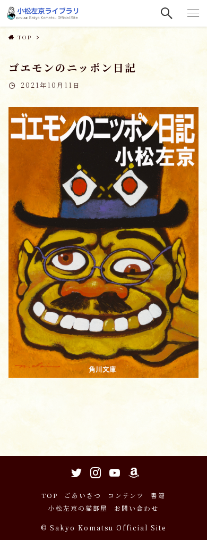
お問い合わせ (136, 508)
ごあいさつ (82, 495)
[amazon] (132, 471)
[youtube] (113, 471)
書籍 (158, 495)
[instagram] (94, 471)
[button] (167, 13)
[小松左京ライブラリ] (44, 13)
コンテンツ (126, 495)
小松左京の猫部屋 (78, 508)
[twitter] (75, 471)
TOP (49, 495)
